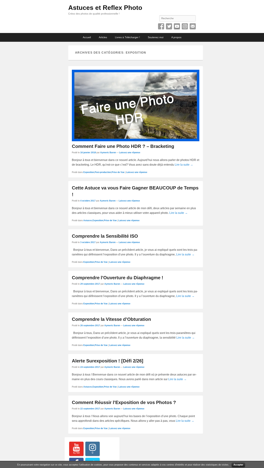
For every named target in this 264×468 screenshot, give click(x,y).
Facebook (161, 26)
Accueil (87, 37)
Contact (193, 26)
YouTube (177, 26)
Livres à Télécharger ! (127, 37)
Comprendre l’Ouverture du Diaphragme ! (117, 277)
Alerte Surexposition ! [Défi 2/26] (107, 361)
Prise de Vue (118, 172)
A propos (176, 37)
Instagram (185, 26)
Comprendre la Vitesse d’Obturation (111, 319)
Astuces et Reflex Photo (105, 7)
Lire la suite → (184, 164)
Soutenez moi (155, 37)
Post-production (103, 172)
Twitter (169, 26)
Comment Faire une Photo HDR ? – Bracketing (123, 146)
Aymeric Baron (108, 152)
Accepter (238, 464)
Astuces (87, 220)
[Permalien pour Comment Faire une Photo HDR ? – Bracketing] (135, 105)
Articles (103, 37)
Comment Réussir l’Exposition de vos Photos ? (124, 402)
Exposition (88, 172)
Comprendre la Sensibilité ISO (105, 236)
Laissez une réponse (129, 152)
